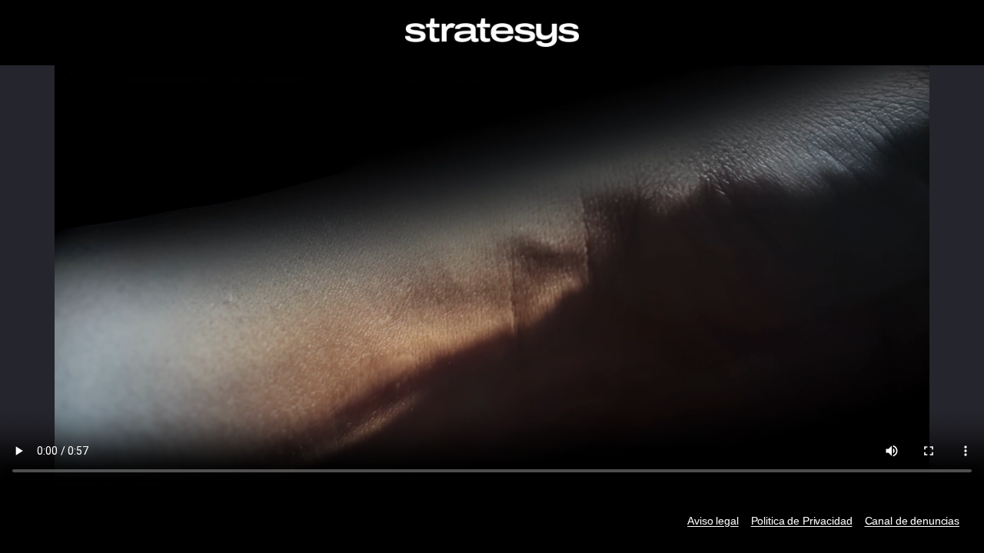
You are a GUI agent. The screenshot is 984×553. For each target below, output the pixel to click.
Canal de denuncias (912, 521)
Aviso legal (712, 521)
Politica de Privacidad (802, 521)
